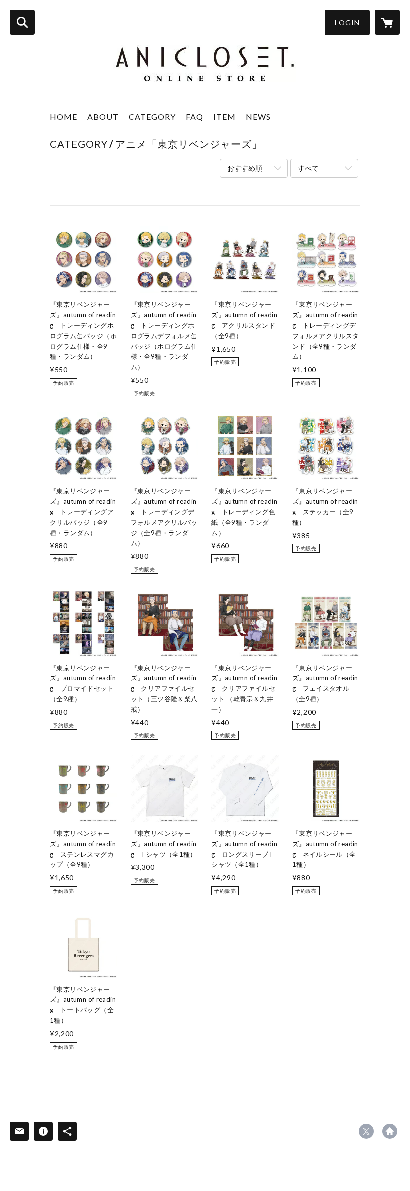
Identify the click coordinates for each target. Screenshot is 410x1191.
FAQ (195, 116)
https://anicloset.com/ (390, 1131)
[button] (347, 22)
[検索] (22, 22)
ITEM (225, 116)
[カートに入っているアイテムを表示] (387, 22)
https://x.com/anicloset (366, 1131)
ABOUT (103, 116)
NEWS (258, 116)
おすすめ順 (245, 168)
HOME (64, 116)
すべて (308, 168)
